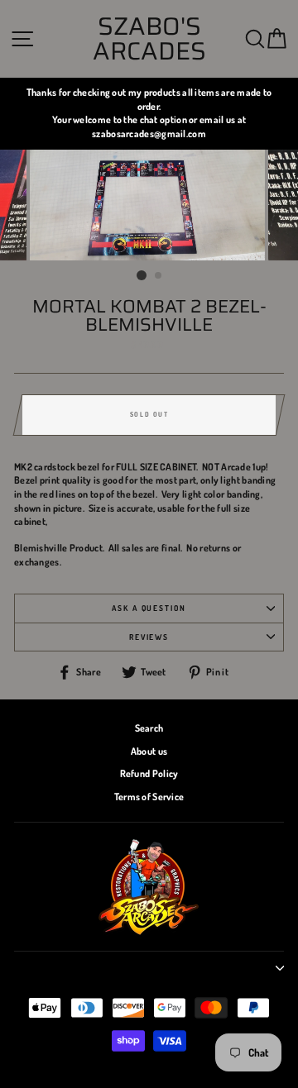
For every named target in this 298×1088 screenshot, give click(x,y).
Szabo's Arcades (149, 39)
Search (149, 728)
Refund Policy (149, 773)
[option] (149, 113)
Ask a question (149, 608)
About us (149, 751)
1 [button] (142, 275)
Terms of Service (149, 796)
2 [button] (159, 276)
